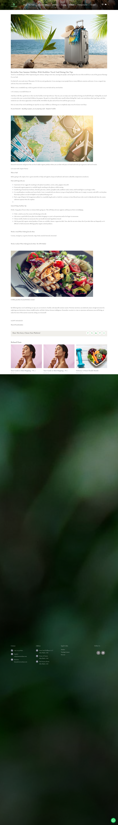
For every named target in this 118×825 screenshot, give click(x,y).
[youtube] (105, 4)
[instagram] (102, 4)
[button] (113, 820)
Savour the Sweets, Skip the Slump (55, 371)
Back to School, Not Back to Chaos (88, 371)
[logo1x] (14, 4)
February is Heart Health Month (22, 371)
